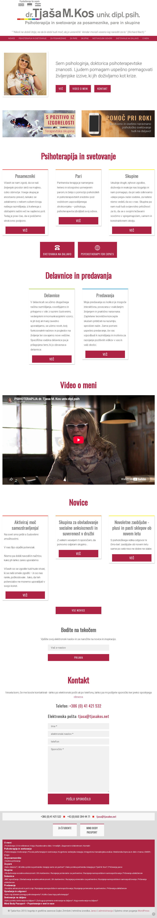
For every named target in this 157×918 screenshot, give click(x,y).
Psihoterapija (10, 852)
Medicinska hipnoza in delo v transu (128, 852)
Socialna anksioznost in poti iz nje (19, 888)
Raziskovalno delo (43, 846)
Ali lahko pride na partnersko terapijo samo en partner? (41, 867)
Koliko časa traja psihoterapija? (55, 894)
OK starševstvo (42, 873)
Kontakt (86, 846)
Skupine (85, 38)
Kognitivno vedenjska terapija (70, 852)
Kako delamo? (11, 867)
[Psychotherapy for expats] (29, 6)
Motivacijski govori (102, 38)
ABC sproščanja (12, 879)
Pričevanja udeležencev (133, 873)
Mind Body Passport (92, 830)
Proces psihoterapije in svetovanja (42, 852)
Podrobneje (10, 846)
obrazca (78, 696)
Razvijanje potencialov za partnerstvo (66, 873)
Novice (11, 38)
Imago (7, 855)
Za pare (73, 38)
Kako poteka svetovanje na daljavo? (20, 900)
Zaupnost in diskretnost (71, 846)
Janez (93, 910)
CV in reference (22, 846)
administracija (105, 910)
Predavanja (10, 885)
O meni (145, 38)
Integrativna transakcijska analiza (98, 852)
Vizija (32, 846)
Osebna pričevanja (12, 861)
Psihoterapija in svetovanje (32, 38)
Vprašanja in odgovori (15, 891)
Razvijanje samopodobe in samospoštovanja (102, 873)
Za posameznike (58, 38)
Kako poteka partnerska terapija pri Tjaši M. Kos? (86, 867)
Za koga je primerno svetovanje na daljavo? (54, 900)
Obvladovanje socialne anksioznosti (20, 873)
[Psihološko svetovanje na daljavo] (118, 124)
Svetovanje (22, 852)
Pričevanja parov (115, 867)
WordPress (143, 910)
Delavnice (9, 876)
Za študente (64, 828)
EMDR (147, 852)
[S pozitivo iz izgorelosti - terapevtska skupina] (39, 124)
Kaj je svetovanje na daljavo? (86, 900)
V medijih (56, 846)
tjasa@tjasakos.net (93, 716)
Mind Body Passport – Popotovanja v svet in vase (29, 903)
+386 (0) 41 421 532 (85, 706)
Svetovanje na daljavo (127, 38)
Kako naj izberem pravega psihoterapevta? (23, 894)
